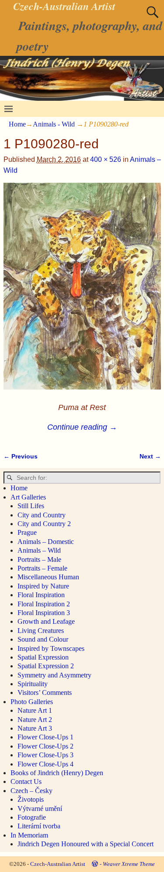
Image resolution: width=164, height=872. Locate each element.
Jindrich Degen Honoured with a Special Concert (85, 844)
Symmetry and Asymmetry (54, 675)
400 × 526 (105, 159)
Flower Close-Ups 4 (45, 764)
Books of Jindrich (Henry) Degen (56, 772)
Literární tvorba (38, 826)
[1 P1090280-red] (82, 291)
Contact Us (26, 781)
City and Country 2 (44, 523)
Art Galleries (28, 497)
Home (17, 124)
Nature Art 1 (34, 710)
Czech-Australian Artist (57, 864)
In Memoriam (29, 835)
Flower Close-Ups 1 (45, 737)
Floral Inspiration (41, 594)
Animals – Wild (39, 550)
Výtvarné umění (39, 808)
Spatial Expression (43, 657)
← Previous (20, 456)
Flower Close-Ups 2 (45, 746)
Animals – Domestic (45, 541)
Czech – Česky (31, 790)
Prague (27, 532)
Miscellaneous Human (48, 577)
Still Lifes (30, 506)
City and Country (41, 515)
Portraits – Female (42, 568)
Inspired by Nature (43, 586)
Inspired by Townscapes (50, 648)
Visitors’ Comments (44, 692)
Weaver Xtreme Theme (129, 864)
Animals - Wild (54, 124)
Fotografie (31, 817)
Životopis (30, 799)
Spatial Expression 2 (45, 666)
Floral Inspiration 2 (43, 604)
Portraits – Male (39, 559)
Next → (150, 456)
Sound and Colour (42, 639)
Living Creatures (40, 630)
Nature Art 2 (34, 719)
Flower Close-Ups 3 (45, 755)
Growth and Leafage (46, 621)
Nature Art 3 (34, 728)
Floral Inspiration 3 (43, 612)
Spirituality (32, 683)
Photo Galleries (31, 701)
